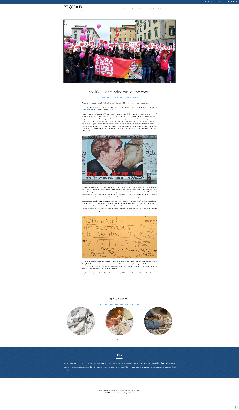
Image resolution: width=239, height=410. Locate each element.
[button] (164, 8)
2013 (101, 304)
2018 (127, 304)
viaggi (173, 367)
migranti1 (122, 367)
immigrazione (86, 367)
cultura (127, 363)
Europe (150, 363)
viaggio (66, 370)
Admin (118, 393)
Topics (140, 8)
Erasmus (139, 363)
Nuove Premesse (132, 97)
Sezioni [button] (131, 8)
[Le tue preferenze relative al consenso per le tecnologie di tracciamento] (236, 407)
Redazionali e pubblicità (230, 1)
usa (163, 367)
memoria (128, 273)
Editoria (134, 363)
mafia (112, 367)
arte (95, 363)
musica (133, 367)
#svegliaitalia (94, 273)
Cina (113, 363)
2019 (132, 304)
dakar (130, 363)
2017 (122, 304)
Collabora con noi (214, 1)
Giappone (74, 367)
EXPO (155, 363)
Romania (146, 367)
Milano (128, 367)
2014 (106, 304)
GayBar (118, 194)
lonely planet (107, 367)
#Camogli (66, 363)
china (110, 363)
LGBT (122, 273)
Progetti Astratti (129, 393)
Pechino (141, 367)
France (65, 367)
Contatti (150, 8)
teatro (160, 367)
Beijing (98, 363)
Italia (91, 367)
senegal (156, 367)
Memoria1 (135, 273)
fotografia (173, 363)
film (169, 363)
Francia (69, 367)
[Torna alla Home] (72, 8)
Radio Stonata (127, 194)
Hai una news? (201, 1)
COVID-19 (122, 363)
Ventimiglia (168, 367)
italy (95, 367)
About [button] (122, 8)
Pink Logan (142, 273)
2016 (116, 304)
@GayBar (87, 273)
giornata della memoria (112, 273)
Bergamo (104, 363)
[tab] (117, 339)
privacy (131, 390)
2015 (111, 304)
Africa (92, 363)
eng (159, 8)
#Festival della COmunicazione (79, 363)
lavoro (98, 367)
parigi (137, 367)
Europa (145, 363)
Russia (152, 367)
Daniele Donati (118, 97)
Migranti (117, 367)
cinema (117, 363)
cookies (137, 390)
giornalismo (80, 367)
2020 (137, 304)
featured (102, 273)
